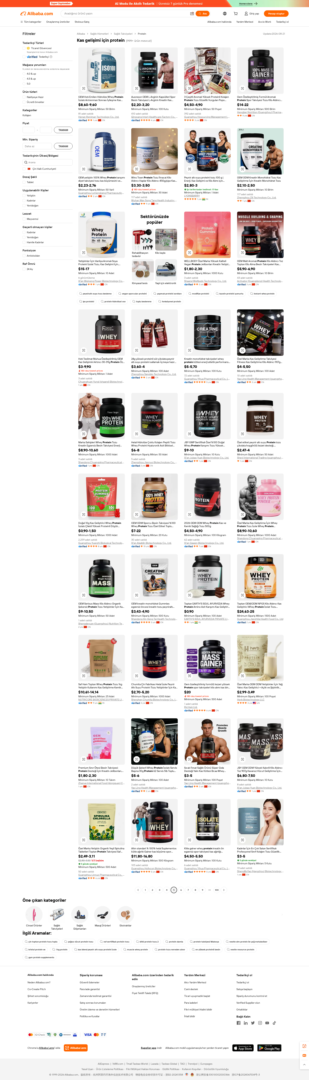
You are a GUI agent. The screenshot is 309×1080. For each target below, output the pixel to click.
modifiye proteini (200, 293)
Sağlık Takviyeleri (123, 33)
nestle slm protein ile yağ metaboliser (248, 941)
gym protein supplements (41, 957)
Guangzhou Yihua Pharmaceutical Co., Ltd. (207, 378)
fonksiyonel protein (171, 301)
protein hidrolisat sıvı (115, 301)
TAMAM (63, 129)
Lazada (154, 1063)
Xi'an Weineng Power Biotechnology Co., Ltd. (101, 281)
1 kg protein (61, 949)
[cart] (236, 14)
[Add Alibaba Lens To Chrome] (76, 1047)
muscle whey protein (137, 949)
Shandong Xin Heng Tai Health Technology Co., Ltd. (154, 619)
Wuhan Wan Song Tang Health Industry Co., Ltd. (154, 200)
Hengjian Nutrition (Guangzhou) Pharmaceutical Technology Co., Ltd (260, 112)
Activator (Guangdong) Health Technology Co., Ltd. (260, 281)
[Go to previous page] (138, 890)
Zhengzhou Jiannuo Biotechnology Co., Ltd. (154, 462)
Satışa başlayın (244, 989)
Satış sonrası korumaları (93, 1002)
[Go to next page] (224, 890)
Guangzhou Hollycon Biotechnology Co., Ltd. (154, 868)
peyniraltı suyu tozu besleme (97, 293)
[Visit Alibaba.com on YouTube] (267, 1023)
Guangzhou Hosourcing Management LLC (207, 116)
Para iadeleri (191, 1002)
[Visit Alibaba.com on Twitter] (253, 1023)
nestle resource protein (242, 949)
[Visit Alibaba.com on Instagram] (260, 1023)
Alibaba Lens (46, 1047)
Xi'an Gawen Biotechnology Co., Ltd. (204, 543)
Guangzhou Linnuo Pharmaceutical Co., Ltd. (101, 874)
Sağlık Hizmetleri (99, 33)
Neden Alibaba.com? (39, 982)
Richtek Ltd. (190, 707)
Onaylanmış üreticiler (143, 986)
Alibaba (81, 33)
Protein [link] (142, 33)
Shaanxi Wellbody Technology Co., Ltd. (205, 281)
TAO (182, 1063)
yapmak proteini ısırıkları (169, 293)
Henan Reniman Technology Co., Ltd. (98, 116)
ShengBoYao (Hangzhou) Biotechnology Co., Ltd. (260, 871)
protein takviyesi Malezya (206, 941)
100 (217, 890)
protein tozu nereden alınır (171, 949)
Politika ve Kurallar (90, 1016)
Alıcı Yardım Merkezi (195, 982)
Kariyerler (33, 1002)
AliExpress (103, 1063)
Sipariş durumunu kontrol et (251, 996)
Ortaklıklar (241, 1009)
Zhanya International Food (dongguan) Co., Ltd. (101, 783)
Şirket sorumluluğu (38, 996)
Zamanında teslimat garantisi (95, 996)
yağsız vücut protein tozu (80, 941)
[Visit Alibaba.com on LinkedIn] (246, 1023)
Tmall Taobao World (137, 1063)
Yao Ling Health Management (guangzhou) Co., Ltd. (260, 378)
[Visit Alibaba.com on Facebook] (238, 1023)
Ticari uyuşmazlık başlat (197, 996)
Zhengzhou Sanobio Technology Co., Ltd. (153, 374)
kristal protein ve (36, 949)
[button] (192, 13)
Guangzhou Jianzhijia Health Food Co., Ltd (260, 619)
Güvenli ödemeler (89, 982)
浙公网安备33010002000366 (213, 1074)
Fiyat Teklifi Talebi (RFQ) (145, 993)
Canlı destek (191, 989)
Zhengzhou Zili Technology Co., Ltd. (256, 197)
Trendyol (192, 1063)
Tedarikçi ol (242, 982)
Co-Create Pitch (37, 989)
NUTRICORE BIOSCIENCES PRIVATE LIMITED (101, 699)
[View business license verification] (186, 1074)
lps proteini (88, 301)
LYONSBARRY (192, 195)
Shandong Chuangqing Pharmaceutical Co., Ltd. (101, 462)
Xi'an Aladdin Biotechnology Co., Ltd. (151, 543)
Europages (206, 1063)
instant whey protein (264, 293)
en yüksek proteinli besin (207, 949)
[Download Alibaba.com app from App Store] (243, 1047)
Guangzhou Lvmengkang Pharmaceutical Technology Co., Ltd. (101, 192)
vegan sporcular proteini (134, 293)
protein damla (176, 941)
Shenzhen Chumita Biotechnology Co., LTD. (154, 699)
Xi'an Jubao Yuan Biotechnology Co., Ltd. (206, 457)
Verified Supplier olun (248, 1002)
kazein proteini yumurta (231, 293)
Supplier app (148, 1047)
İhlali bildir (189, 1016)
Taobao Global (169, 1063)
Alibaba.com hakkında (41, 974)
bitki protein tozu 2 (149, 941)
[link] (304, 1046)
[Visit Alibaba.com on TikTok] (274, 1023)
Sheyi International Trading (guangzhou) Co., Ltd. (260, 457)
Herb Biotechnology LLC (250, 699)
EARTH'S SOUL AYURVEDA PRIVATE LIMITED (207, 619)
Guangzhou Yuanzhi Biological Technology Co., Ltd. (101, 543)
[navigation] (48, 462)
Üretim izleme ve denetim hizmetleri (100, 1009)
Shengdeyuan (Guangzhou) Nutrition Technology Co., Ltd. (101, 623)
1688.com (117, 1063)
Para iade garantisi (90, 989)
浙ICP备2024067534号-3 (246, 1074)
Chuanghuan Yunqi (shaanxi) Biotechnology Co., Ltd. (101, 381)
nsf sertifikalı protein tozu (116, 941)
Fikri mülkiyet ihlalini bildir (198, 1009)
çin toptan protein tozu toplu (42, 941)
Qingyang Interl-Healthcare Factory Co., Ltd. (154, 116)
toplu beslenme (143, 301)
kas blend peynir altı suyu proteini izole (97, 949)
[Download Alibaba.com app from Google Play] (269, 1047)
